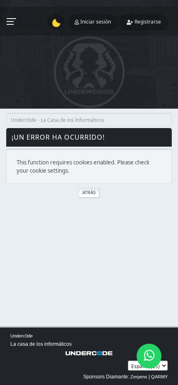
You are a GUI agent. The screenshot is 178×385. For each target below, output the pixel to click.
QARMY (159, 376)
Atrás (89, 192)
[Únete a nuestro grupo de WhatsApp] (149, 356)
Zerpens (138, 376)
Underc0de (21, 335)
